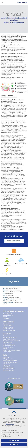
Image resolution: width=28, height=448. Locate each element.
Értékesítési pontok (8, 315)
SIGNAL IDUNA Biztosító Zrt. (20, 2)
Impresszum (6, 365)
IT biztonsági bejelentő (9, 339)
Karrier (5, 336)
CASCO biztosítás (8, 329)
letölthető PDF (10, 424)
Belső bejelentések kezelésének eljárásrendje (12, 351)
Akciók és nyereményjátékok (11, 341)
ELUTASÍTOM (14, 444)
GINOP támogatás (8, 370)
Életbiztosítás (7, 324)
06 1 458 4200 (7, 313)
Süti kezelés (6, 363)
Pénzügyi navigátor (8, 368)
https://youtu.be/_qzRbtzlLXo (9, 97)
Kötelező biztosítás (8, 327)
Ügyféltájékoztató (8, 367)
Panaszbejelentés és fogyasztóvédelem (9, 346)
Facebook (6, 318)
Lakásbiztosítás (7, 325)
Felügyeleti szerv (8, 359)
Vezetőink (6, 357)
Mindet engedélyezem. (10, 430)
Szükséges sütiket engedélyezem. (13, 432)
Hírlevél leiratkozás (8, 344)
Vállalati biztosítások (9, 330)
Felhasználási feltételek (10, 362)
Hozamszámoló (7, 342)
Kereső (5, 316)
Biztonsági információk (10, 337)
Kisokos (5, 348)
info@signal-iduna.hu (13, 297)
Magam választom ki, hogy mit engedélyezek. (12, 435)
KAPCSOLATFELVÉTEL (14, 241)
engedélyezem (14, 440)
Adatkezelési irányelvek (10, 360)
